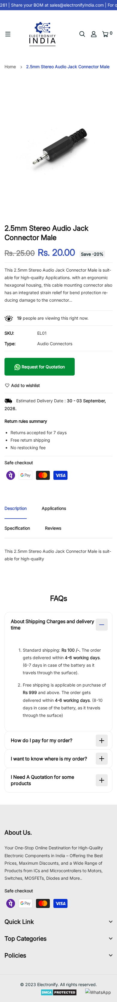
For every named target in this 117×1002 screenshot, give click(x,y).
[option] (58, 147)
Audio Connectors (54, 343)
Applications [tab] (54, 508)
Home (10, 66)
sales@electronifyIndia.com (75, 5)
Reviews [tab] (53, 528)
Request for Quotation (42, 366)
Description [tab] (15, 508)
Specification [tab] (17, 528)
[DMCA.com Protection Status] (58, 991)
